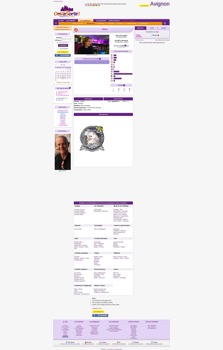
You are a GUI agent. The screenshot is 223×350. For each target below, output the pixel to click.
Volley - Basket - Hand (81, 247)
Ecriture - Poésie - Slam (81, 258)
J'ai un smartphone (100, 229)
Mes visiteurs (152, 327)
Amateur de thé (79, 278)
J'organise (134, 331)
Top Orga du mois (62, 88)
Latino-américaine (119, 232)
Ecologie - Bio (117, 209)
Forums (65, 328)
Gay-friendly (98, 209)
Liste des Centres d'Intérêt (113, 329)
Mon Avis (133, 334)
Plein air (116, 273)
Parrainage (134, 325)
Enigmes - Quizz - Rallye (121, 258)
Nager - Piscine (99, 247)
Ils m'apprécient (152, 328)
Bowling (115, 245)
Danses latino (98, 245)
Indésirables (133, 338)
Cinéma (96, 260)
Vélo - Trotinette (99, 244)
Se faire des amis (77, 23)
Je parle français (79, 209)
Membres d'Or (131, 23)
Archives (79, 334)
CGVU (65, 331)
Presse (65, 332)
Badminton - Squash (80, 245)
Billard (115, 244)
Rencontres (133, 335)
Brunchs (76, 276)
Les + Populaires (79, 328)
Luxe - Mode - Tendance (121, 221)
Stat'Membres (144, 23)
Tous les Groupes (114, 325)
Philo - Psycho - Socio (120, 256)
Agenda (133, 329)
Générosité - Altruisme (101, 211)
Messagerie (133, 327)
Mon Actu (133, 328)
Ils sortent (111, 23)
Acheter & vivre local (119, 213)
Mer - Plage (117, 274)
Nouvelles (79, 332)
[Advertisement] (127, 12)
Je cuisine (77, 273)
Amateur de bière (79, 281)
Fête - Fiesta (78, 289)
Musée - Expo (98, 256)
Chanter (76, 256)
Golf (75, 248)
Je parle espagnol (80, 213)
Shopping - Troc (99, 274)
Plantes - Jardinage (119, 278)
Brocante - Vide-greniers (82, 294)
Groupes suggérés (113, 328)
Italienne (116, 234)
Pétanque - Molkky (119, 247)
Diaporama (79, 329)
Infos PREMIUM (151, 325)
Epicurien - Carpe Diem (120, 216)
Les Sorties (70, 21)
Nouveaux (120, 23)
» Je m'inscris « (144, 5)
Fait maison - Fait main (120, 211)
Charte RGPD (65, 329)
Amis (152, 28)
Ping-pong (77, 244)
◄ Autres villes (58, 1)
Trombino (101, 23)
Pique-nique (78, 274)
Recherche (90, 23)
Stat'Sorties (79, 335)
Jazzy (95, 263)
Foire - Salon (78, 292)
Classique (97, 265)
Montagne (116, 276)
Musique (96, 261)
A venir (79, 325)
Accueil (65, 325)
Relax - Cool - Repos (120, 214)
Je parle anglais (79, 211)
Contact (65, 335)
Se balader (97, 242)
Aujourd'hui (79, 327)
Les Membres (85, 21)
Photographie (78, 260)
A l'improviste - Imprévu (120, 219)
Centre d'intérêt (114, 331)
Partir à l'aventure (99, 291)
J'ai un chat (77, 229)
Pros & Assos (65, 327)
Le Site (61, 21)
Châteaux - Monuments (101, 292)
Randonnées (78, 242)
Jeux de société (118, 242)
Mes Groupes (114, 327)
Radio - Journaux (99, 278)
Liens (65, 334)
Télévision (97, 276)
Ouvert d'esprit (117, 218)
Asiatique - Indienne (119, 231)
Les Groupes (101, 21)
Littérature (97, 258)
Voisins (163, 28)
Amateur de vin (79, 279)
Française (116, 229)
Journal (134, 332)
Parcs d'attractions (99, 273)
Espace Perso (114, 21)
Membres (140, 28)
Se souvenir (64, 49)
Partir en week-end (100, 289)
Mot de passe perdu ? (63, 42)
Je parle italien (79, 214)
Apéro (76, 291)
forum (168, 40)
